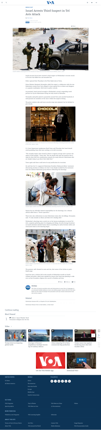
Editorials (54, 414)
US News (7, 380)
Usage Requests (78, 423)
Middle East (29, 7)
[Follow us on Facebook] (51, 381)
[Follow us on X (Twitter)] (55, 381)
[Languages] (87, 2)
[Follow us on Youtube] (59, 381)
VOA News (29, 18)
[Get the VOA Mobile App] (50, 360)
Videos (76, 403)
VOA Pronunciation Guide (81, 426)
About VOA (8, 426)
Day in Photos (32, 403)
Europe (30, 389)
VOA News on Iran (33, 406)
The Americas (31, 383)
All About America (10, 383)
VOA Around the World (34, 426)
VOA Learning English (34, 414)
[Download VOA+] (81, 360)
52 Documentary (55, 406)
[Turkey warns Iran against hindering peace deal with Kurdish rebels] (85, 335)
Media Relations (55, 426)
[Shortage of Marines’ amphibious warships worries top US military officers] (39, 335)
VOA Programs (9, 403)
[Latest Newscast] (96, 2)
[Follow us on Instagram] (62, 381)
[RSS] (66, 381)
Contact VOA (54, 423)
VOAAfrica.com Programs (12, 414)
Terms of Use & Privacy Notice (13, 423)
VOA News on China (56, 403)
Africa (29, 380)
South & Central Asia (33, 395)
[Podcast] (69, 381)
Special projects (9, 406)
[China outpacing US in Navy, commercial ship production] (62, 335)
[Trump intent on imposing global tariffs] (15, 335)
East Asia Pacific (32, 386)
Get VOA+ (30, 423)
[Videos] (92, 2)
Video (7, 326)
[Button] (73, 26)
